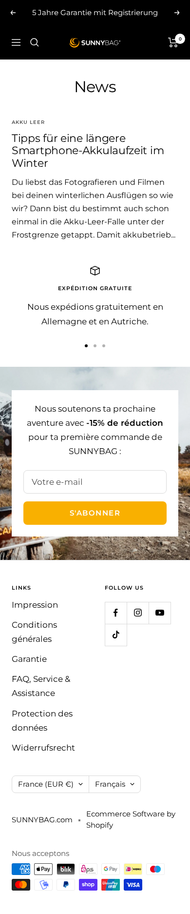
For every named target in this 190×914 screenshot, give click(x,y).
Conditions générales (34, 632)
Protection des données (42, 721)
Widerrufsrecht (43, 748)
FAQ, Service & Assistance (41, 686)
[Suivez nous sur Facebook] (116, 613)
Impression (35, 605)
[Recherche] (34, 42)
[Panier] (173, 42)
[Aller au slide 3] (103, 345)
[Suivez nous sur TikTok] (116, 635)
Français (110, 784)
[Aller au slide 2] (95, 345)
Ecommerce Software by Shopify (130, 819)
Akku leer (28, 122)
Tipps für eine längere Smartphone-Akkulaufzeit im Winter (88, 151)
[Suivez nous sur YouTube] (160, 613)
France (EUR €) (46, 784)
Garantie (29, 659)
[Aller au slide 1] (86, 345)
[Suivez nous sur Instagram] (138, 613)
